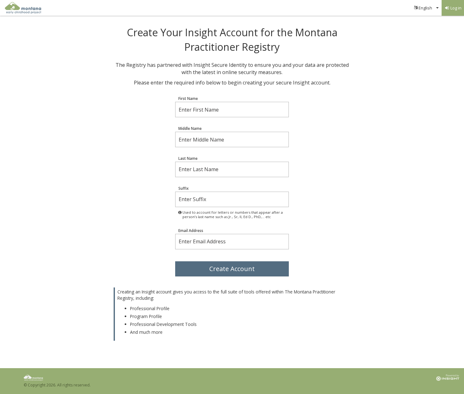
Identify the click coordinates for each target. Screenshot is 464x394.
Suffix (183, 188)
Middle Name (190, 128)
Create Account (232, 268)
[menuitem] (426, 8)
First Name (188, 99)
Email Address (190, 231)
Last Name (188, 158)
